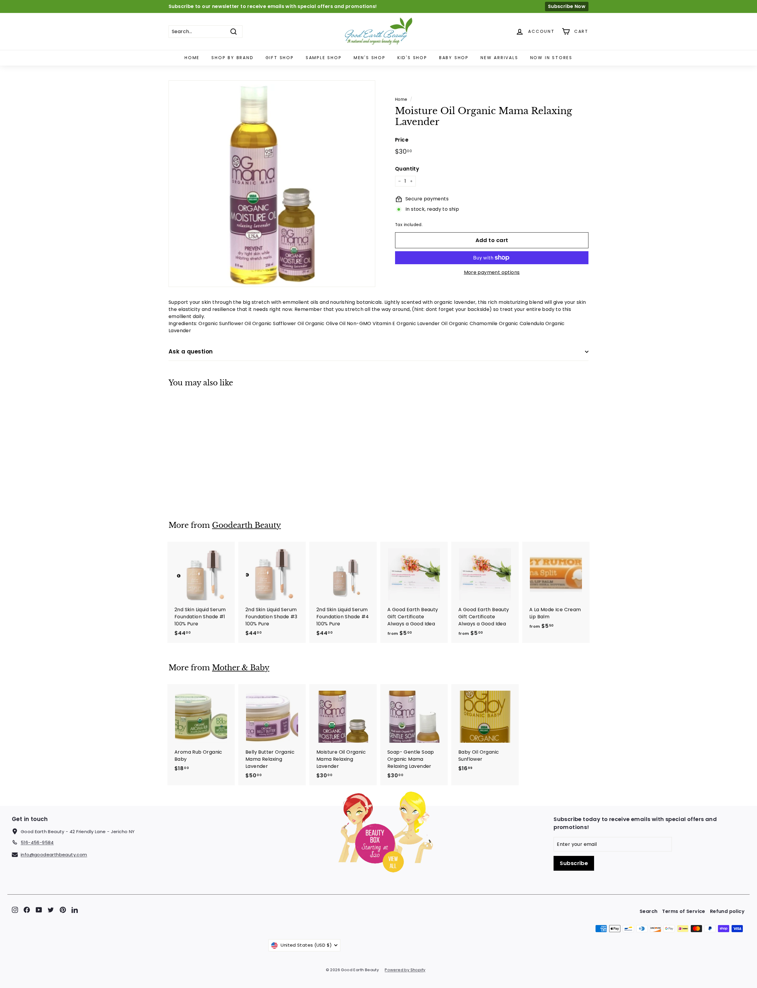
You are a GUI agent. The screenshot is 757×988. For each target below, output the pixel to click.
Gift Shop (280, 58)
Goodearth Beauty (246, 525)
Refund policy (727, 911)
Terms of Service (683, 911)
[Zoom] (272, 184)
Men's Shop (370, 58)
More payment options (492, 272)
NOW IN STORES (551, 58)
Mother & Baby (240, 667)
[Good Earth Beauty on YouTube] (39, 909)
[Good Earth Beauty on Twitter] (51, 909)
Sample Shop (324, 58)
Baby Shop (454, 58)
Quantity (407, 168)
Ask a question (191, 352)
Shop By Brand (232, 58)
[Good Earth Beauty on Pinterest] (63, 909)
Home (192, 58)
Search (648, 911)
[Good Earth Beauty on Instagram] (15, 909)
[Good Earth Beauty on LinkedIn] (75, 909)
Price (401, 139)
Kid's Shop (412, 58)
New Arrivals (499, 58)
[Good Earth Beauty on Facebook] (27, 909)
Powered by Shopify (405, 970)
